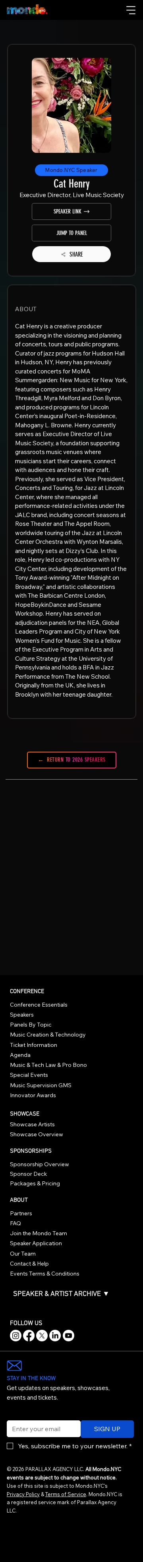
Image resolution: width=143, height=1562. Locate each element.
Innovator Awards (33, 1095)
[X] (42, 1335)
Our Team (23, 1253)
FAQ (15, 1223)
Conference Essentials (39, 1004)
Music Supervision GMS (41, 1085)
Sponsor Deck (28, 1173)
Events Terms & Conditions (44, 1273)
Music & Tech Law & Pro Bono (48, 1064)
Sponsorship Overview (39, 1164)
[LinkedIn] (55, 1335)
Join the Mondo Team (38, 1233)
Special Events (29, 1074)
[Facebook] (29, 1335)
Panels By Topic (31, 1024)
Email (13, 1415)
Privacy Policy (23, 1494)
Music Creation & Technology (48, 1034)
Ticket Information (33, 1045)
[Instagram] (15, 1335)
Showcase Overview (36, 1134)
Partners (21, 1213)
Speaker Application (36, 1243)
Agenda (20, 1054)
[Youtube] (68, 1335)
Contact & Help (29, 1263)
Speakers (22, 1014)
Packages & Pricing (35, 1183)
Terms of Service (65, 1494)
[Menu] (131, 10)
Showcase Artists (32, 1124)
